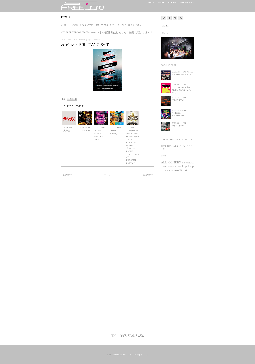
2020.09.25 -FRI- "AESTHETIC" (179, 124)
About (161, 3)
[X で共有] (73, 99)
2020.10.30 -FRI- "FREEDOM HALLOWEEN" (179, 113)
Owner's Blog (187, 3)
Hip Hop (188, 166)
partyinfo (89, 39)
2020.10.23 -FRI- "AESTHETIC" (179, 98)
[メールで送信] (68, 99)
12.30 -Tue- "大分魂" (67, 129)
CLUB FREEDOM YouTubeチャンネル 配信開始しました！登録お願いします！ (107, 32)
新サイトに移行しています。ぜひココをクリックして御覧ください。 (102, 25)
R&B (167, 170)
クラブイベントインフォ (138, 354)
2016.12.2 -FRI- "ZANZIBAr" (85, 44)
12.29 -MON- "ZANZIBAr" (84, 129)
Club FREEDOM (119, 354)
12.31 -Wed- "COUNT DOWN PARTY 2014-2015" (100, 133)
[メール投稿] (63, 98)
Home (151, 3)
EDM (191, 162)
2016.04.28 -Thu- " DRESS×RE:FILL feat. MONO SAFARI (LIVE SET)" (181, 88)
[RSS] (180, 18)
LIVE (163, 170)
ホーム (108, 175)
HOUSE (178, 166)
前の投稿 (148, 175)
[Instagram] (175, 18)
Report (172, 3)
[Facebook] (169, 18)
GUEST (164, 166)
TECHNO (175, 170)
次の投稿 (67, 175)
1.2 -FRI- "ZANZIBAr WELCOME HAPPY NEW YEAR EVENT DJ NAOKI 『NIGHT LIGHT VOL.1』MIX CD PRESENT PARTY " (132, 145)
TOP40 (96, 39)
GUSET (171, 167)
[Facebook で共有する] (75, 99)
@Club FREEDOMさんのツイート (177, 139)
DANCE (185, 163)
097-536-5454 (132, 335)
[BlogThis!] (70, 99)
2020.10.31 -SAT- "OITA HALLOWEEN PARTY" (182, 73)
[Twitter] (163, 18)
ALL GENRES (79, 39)
